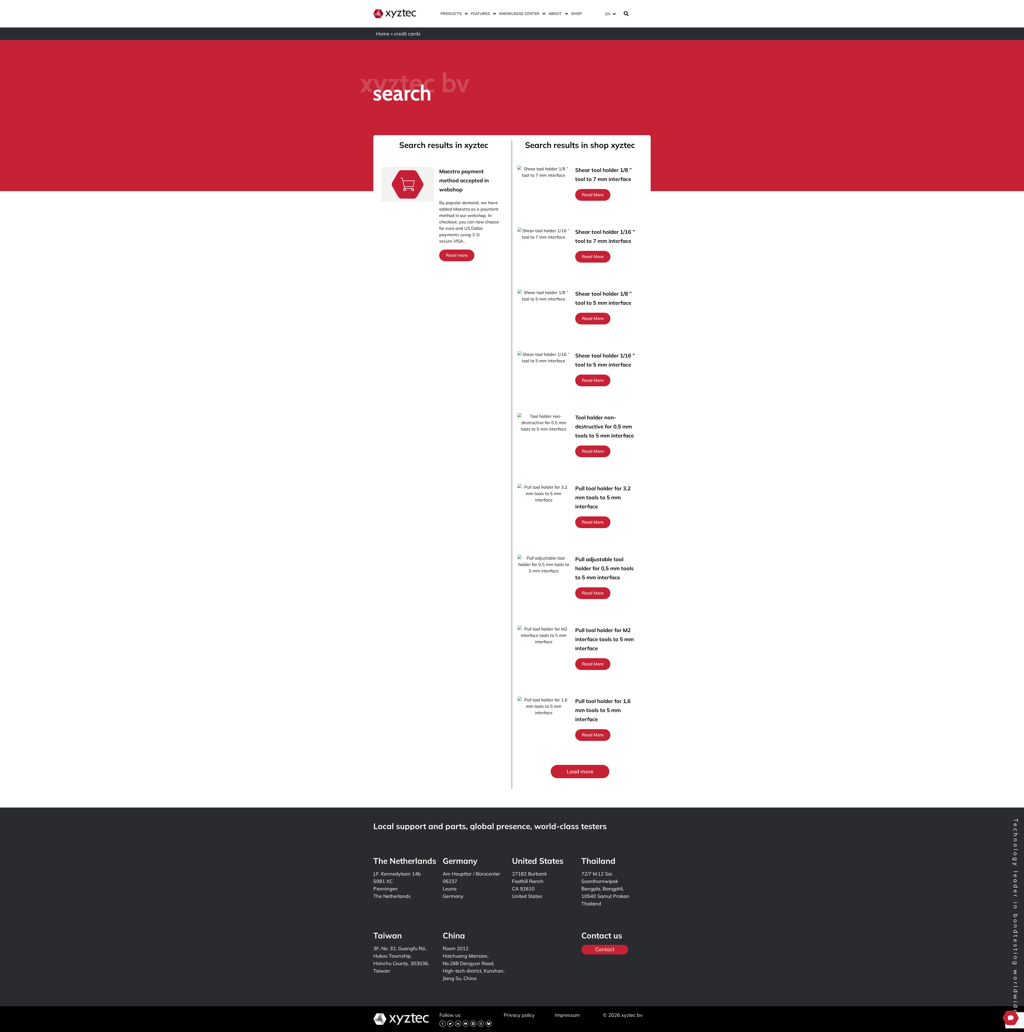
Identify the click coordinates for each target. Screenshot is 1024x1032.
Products (451, 13)
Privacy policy (519, 1015)
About (555, 13)
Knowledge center (519, 13)
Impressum (567, 1015)
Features (480, 13)
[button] (580, 771)
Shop (576, 13)
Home (382, 34)
